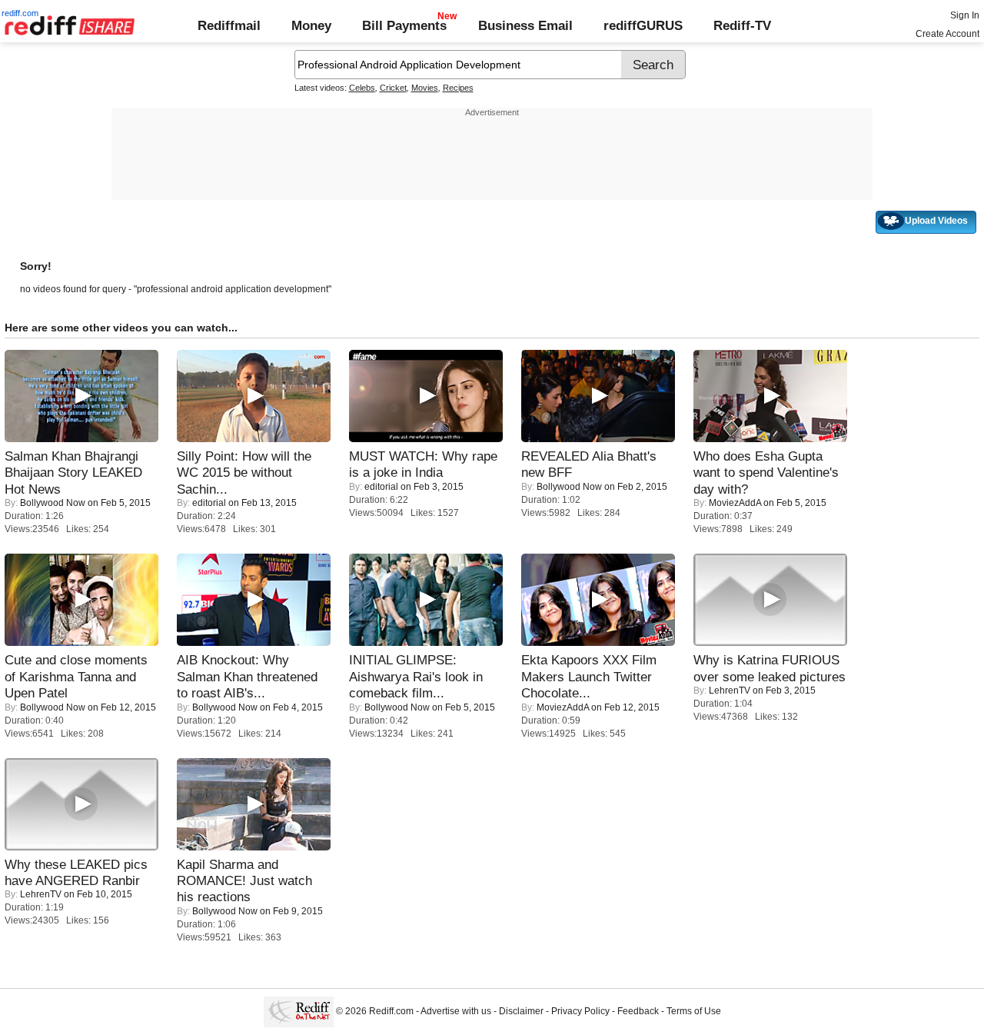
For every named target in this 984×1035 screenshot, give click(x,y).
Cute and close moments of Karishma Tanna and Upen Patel (76, 676)
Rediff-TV (742, 25)
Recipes (458, 87)
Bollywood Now (52, 503)
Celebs (362, 87)
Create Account (947, 33)
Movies (424, 87)
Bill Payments (404, 25)
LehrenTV (729, 690)
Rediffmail (229, 25)
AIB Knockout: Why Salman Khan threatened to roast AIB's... (247, 676)
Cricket (393, 87)
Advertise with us (456, 1012)
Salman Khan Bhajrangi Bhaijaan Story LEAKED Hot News (73, 472)
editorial (209, 503)
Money (311, 25)
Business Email (525, 25)
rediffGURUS (643, 25)
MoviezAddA (735, 503)
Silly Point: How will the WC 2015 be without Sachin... (244, 472)
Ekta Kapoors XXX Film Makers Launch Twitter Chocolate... (589, 676)
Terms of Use (694, 1012)
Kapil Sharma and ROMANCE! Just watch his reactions (244, 880)
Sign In (964, 15)
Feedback (638, 1012)
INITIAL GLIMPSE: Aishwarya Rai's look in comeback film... (416, 676)
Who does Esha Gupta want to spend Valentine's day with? (766, 472)
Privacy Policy (580, 1012)
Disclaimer (521, 1012)
